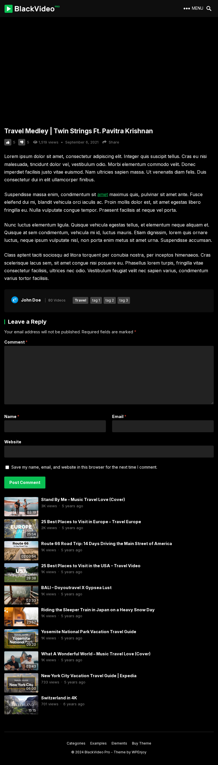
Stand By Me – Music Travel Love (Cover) (83, 499)
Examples (98, 743)
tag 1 (96, 300)
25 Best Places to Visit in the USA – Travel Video (91, 565)
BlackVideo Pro (97, 752)
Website (12, 441)
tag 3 (124, 300)
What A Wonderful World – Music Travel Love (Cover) (95, 653)
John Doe (31, 300)
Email (119, 416)
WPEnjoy (139, 752)
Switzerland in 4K (59, 697)
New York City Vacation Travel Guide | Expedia (89, 675)
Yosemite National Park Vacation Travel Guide (88, 631)
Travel (80, 300)
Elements (119, 743)
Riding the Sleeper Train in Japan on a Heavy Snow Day (98, 609)
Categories (76, 743)
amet (102, 194)
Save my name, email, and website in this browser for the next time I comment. (84, 467)
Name (11, 416)
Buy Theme (141, 743)
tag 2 (110, 300)
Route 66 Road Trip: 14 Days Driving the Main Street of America (106, 543)
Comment (16, 342)
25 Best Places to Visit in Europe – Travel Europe (91, 521)
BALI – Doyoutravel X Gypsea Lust (76, 587)
